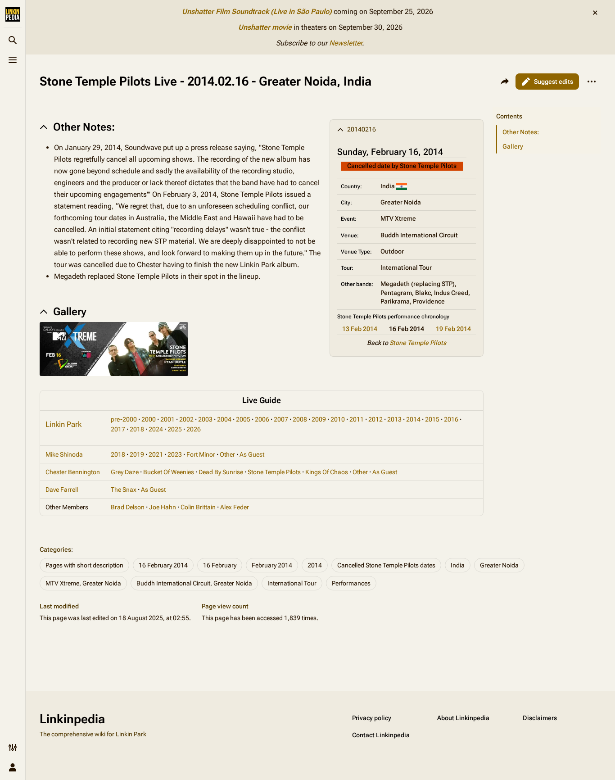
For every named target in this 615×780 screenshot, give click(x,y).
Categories (55, 549)
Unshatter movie (265, 27)
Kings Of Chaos (326, 472)
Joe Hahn (162, 507)
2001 (167, 419)
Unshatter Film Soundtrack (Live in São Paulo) (257, 11)
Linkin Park (63, 424)
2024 (156, 429)
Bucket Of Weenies (168, 472)
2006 (262, 419)
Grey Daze (125, 472)
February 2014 (272, 565)
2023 (174, 454)
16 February (219, 565)
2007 (281, 419)
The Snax (123, 489)
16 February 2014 (163, 565)
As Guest (252, 454)
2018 (137, 429)
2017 (118, 429)
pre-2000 (124, 419)
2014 (413, 419)
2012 (375, 419)
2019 (137, 454)
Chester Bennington (72, 472)
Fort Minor (200, 454)
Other (227, 454)
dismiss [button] (595, 12)
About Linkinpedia (463, 717)
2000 (148, 419)
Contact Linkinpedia (381, 735)
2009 (319, 419)
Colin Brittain (198, 507)
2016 (451, 419)
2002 (186, 419)
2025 (174, 429)
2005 (243, 419)
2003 (205, 419)
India (458, 565)
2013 (394, 419)
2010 (337, 419)
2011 (356, 419)
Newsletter (345, 43)
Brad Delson (128, 507)
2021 (156, 454)
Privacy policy (371, 717)
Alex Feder (234, 507)
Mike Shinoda (64, 454)
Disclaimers (540, 717)
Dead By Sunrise (221, 472)
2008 (300, 419)
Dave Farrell (61, 489)
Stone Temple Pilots (417, 342)
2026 (193, 429)
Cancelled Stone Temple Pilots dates (386, 565)
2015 (432, 419)
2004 (224, 419)
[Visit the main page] (13, 14)
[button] (547, 107)
